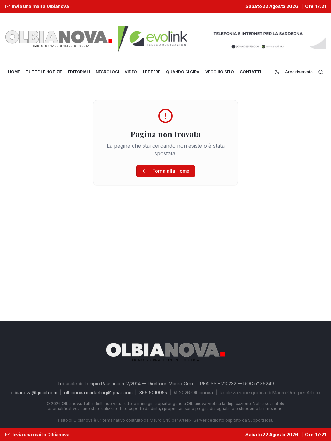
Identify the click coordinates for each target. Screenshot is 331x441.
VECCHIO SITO (219, 71)
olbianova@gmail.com (34, 392)
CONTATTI (250, 71)
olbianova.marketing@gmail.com (98, 392)
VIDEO (131, 71)
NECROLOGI (107, 71)
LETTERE (151, 71)
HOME (14, 71)
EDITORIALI (79, 71)
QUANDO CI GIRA (182, 71)
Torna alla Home (170, 171)
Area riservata (299, 71)
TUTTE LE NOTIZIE (44, 71)
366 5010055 (153, 392)
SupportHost (260, 420)
